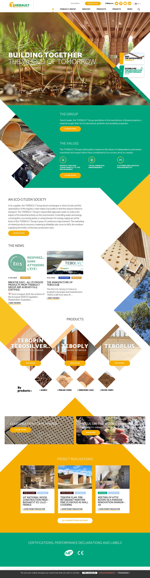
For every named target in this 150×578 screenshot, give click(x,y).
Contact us (93, 3)
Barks (44, 390)
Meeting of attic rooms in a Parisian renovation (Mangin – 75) (111, 501)
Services (86, 9)
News (129, 9)
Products (101, 9)
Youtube (125, 3)
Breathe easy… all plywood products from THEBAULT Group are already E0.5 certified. (25, 286)
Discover (30, 363)
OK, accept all (90, 573)
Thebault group (68, 9)
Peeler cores (65, 390)
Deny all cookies (107, 573)
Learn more (70, 129)
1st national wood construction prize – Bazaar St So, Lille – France (36, 501)
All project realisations (75, 520)
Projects (116, 9)
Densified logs (86, 390)
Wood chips (107, 390)
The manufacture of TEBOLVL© (60, 283)
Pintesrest (121, 3)
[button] (138, 4)
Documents (75, 3)
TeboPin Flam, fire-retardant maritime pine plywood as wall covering (74, 501)
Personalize (123, 573)
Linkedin (129, 3)
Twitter (116, 3)
